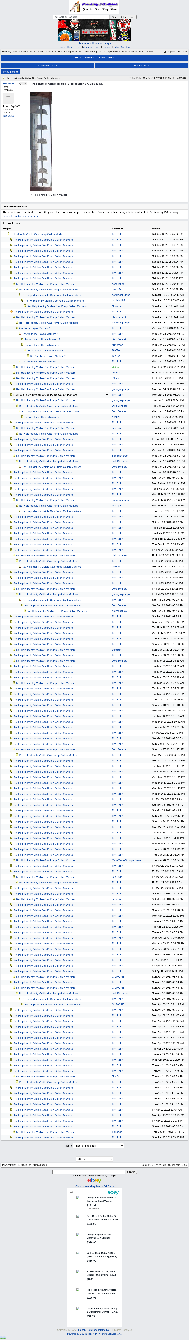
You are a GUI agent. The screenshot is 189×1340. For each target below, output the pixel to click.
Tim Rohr (136, 78)
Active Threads (106, 57)
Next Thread (140, 65)
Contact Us (147, 1165)
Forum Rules (24, 1165)
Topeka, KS (8, 116)
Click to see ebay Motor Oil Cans (94, 1186)
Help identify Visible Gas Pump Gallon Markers (38, 234)
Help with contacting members (20, 215)
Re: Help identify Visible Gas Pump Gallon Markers (33, 78)
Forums (40, 51)
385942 (182, 78)
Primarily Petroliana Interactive (93, 1330)
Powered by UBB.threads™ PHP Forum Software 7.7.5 (94, 1334)
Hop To (69, 1146)
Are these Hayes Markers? (34, 328)
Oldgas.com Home (177, 1165)
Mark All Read (40, 1165)
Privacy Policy (9, 1165)
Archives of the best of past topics (64, 51)
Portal (78, 57)
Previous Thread (49, 65)
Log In (183, 51)
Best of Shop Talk (93, 51)
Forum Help (160, 1165)
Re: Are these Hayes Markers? (40, 333)
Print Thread (11, 71)
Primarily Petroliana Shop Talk (17, 51)
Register (170, 51)
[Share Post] (173, 78)
